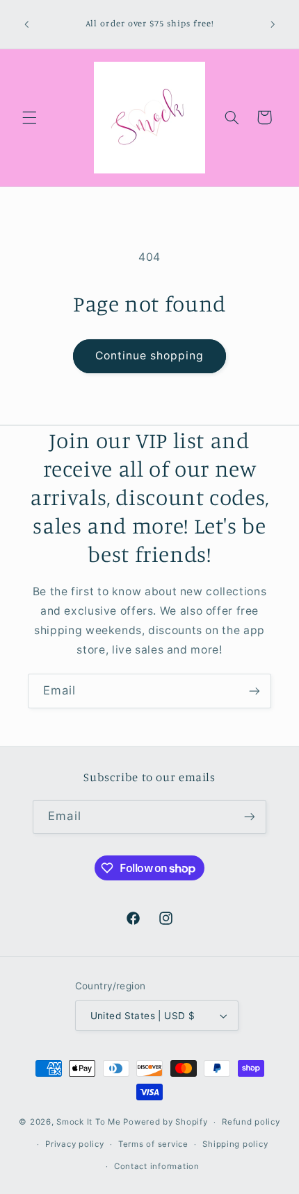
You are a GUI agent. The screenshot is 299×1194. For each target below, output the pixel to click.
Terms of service (153, 1144)
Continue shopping (149, 355)
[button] (29, 117)
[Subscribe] (254, 691)
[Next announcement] (272, 24)
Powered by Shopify (165, 1122)
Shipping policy (235, 1144)
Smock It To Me (89, 1122)
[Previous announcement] (26, 24)
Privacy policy (74, 1144)
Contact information (157, 1166)
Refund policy (251, 1122)
